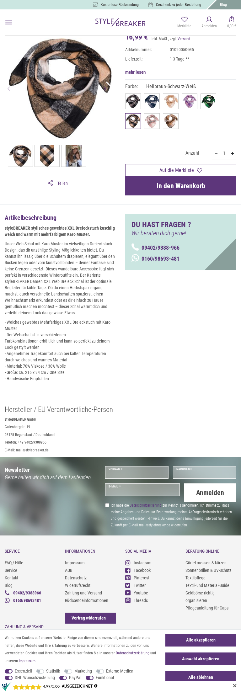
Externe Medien (119, 670)
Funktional (105, 677)
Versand (184, 39)
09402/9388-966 (160, 247)
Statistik (53, 670)
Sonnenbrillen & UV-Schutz (208, 570)
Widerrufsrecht (77, 585)
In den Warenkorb (181, 186)
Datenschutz (76, 577)
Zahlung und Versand (83, 592)
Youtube (141, 592)
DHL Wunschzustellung (35, 677)
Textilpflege (195, 577)
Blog (223, 5)
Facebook (142, 570)
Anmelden (210, 493)
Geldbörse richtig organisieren (200, 596)
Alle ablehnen (200, 677)
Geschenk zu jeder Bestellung (178, 5)
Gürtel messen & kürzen (206, 562)
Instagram (143, 562)
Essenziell (23, 670)
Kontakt (11, 577)
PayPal (75, 677)
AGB (68, 570)
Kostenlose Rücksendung (120, 5)
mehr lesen (135, 72)
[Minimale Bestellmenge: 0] (215, 153)
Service (11, 570)
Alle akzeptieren (201, 639)
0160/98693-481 (160, 258)
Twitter (140, 585)
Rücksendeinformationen (86, 600)
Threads (141, 600)
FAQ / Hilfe (14, 562)
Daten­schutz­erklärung (132, 653)
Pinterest (141, 577)
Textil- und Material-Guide (207, 585)
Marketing (83, 670)
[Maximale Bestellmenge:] (232, 153)
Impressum (75, 562)
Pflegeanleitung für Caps (206, 607)
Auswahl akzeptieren (200, 658)
